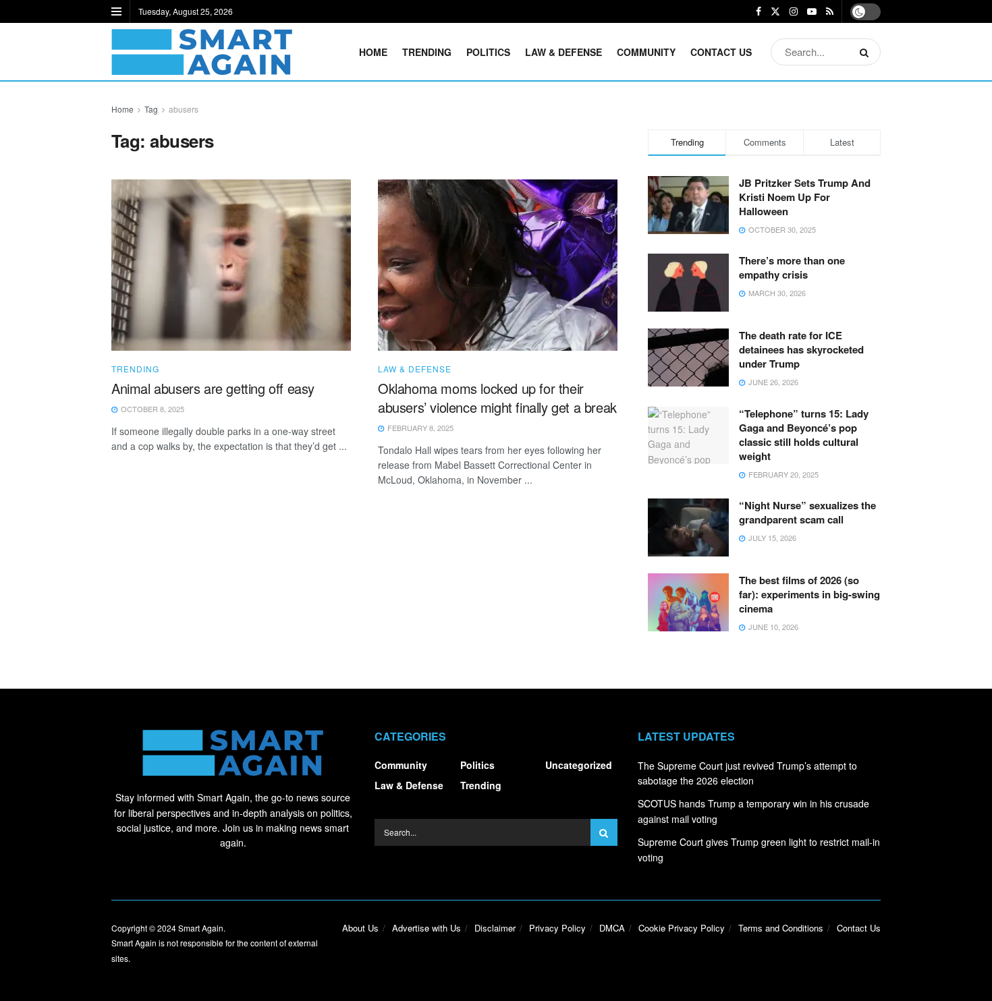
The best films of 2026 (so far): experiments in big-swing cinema (809, 594)
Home (373, 52)
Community (646, 52)
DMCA (612, 927)
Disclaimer (495, 927)
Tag (151, 109)
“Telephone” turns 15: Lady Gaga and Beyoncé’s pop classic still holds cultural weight (804, 434)
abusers (183, 109)
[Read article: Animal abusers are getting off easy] (231, 265)
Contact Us (721, 52)
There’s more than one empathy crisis (792, 267)
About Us (360, 927)
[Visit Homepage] (201, 52)
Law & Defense (563, 52)
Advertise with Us (426, 927)
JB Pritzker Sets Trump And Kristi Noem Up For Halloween (805, 197)
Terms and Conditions (780, 927)
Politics (488, 52)
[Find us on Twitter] (775, 11)
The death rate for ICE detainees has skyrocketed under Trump (801, 349)
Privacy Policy (557, 927)
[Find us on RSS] (829, 11)
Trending (426, 52)
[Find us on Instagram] (794, 11)
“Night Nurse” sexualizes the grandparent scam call (807, 512)
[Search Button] (867, 51)
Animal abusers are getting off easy (212, 388)
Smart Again (200, 928)
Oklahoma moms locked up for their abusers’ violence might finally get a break (497, 397)
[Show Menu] (116, 11)
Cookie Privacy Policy (681, 927)
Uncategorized (578, 765)
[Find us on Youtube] (812, 11)
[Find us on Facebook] (758, 11)
